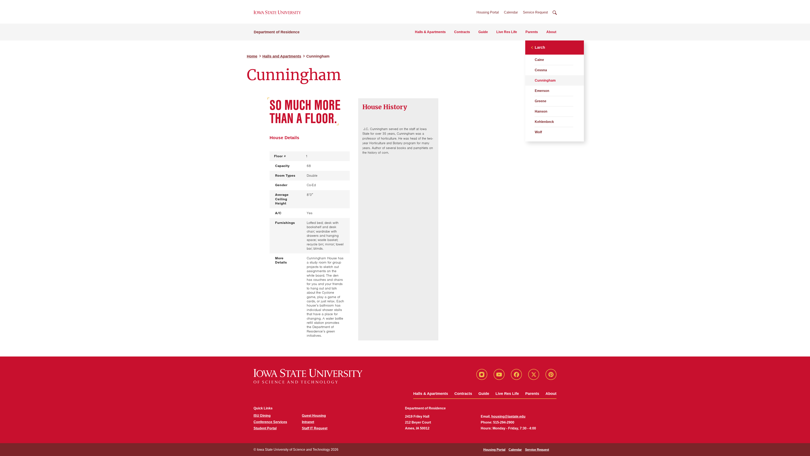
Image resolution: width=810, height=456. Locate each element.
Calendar (511, 12)
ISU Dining (262, 415)
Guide (483, 32)
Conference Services (270, 422)
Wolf (538, 132)
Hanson (541, 111)
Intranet (308, 422)
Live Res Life (506, 32)
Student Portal (265, 428)
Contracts (462, 32)
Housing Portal (488, 12)
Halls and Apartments (281, 56)
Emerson (542, 91)
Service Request (535, 12)
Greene (540, 101)
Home (252, 56)
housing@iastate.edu (508, 416)
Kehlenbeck (544, 122)
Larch (540, 47)
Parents (531, 32)
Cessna (541, 70)
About (551, 32)
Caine (539, 60)
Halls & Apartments (430, 32)
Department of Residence (277, 32)
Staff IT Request (314, 428)
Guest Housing (314, 415)
